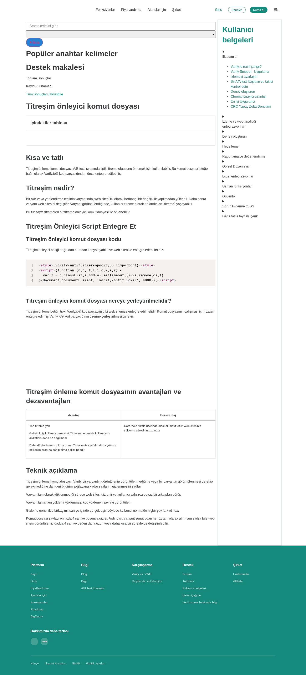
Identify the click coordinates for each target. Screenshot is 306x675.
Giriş (218, 9)
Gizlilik (76, 663)
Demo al (258, 9)
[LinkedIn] (34, 641)
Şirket (176, 9)
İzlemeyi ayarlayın (244, 76)
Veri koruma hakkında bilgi (200, 602)
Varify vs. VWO (141, 574)
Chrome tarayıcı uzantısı (248, 96)
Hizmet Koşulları (55, 663)
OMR (44, 641)
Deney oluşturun (243, 91)
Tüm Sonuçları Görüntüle (44, 94)
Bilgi (84, 581)
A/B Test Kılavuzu (92, 588)
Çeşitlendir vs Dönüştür (147, 581)
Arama (34, 42)
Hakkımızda (241, 574)
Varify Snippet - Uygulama (250, 71)
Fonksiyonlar (105, 9)
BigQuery (37, 616)
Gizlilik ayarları (95, 663)
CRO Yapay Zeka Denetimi (251, 106)
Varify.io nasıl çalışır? (246, 66)
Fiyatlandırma (131, 9)
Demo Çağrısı (192, 595)
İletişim (187, 574)
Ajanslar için (157, 9)
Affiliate (238, 581)
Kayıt (34, 574)
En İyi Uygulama (243, 101)
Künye (35, 663)
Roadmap (37, 609)
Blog (84, 574)
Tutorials (188, 581)
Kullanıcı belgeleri (194, 588)
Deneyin (236, 9)
